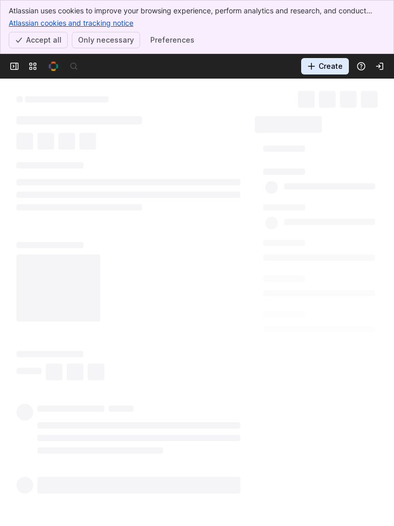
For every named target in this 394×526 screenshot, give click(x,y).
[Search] (74, 66)
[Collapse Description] (10, 211)
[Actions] (373, 97)
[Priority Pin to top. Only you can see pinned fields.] (295, 317)
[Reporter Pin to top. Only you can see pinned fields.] (301, 208)
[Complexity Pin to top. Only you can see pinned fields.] (310, 244)
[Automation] (342, 121)
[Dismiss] (215, 445)
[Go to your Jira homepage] (53, 66)
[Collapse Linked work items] (10, 508)
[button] (305, 148)
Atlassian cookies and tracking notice (71, 22)
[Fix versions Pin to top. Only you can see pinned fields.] (313, 280)
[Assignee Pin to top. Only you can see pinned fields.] (304, 171)
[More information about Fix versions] (301, 281)
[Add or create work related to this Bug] (26, 186)
